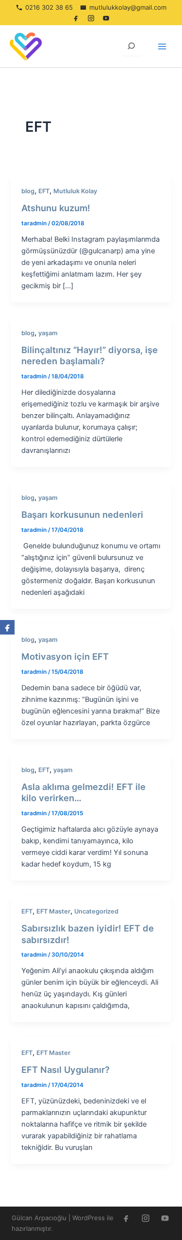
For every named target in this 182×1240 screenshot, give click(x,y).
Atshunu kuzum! (55, 207)
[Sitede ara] (132, 46)
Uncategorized (96, 911)
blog (27, 191)
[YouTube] (106, 18)
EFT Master (53, 911)
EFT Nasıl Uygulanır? (65, 1069)
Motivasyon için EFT (65, 656)
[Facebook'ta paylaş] (7, 627)
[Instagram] (91, 18)
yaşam (47, 333)
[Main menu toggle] (162, 46)
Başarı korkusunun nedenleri (82, 514)
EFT (44, 191)
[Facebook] (76, 18)
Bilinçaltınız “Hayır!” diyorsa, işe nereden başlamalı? (89, 355)
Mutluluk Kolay (75, 191)
